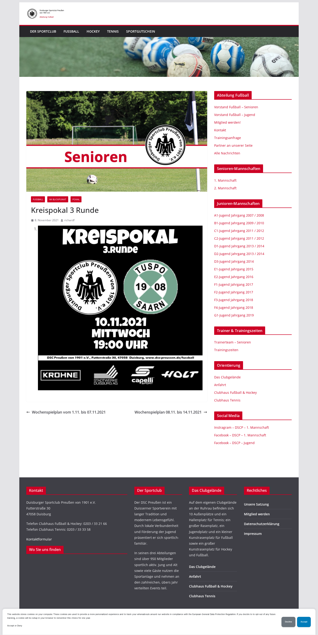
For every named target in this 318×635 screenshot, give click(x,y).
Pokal (76, 199)
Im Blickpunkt (57, 199)
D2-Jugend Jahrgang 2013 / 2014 (239, 253)
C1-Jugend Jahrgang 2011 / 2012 (239, 230)
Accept (304, 622)
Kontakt (220, 130)
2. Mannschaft (225, 188)
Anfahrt (220, 385)
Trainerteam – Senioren (232, 342)
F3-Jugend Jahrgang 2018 (233, 300)
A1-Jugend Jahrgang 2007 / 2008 (239, 215)
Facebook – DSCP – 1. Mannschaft (240, 435)
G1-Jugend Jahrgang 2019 (234, 315)
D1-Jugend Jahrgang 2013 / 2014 (239, 246)
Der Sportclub (43, 31)
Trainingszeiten (226, 350)
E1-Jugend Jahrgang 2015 (233, 269)
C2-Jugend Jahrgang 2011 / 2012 (239, 238)
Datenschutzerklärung (261, 524)
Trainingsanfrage (227, 138)
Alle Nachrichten (227, 153)
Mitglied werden (257, 514)
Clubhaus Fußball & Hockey (235, 392)
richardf (69, 220)
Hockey (93, 31)
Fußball (71, 31)
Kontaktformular (39, 539)
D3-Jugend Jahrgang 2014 (234, 261)
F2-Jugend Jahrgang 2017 (233, 292)
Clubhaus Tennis (227, 400)
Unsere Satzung (256, 504)
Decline (288, 622)
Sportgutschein (140, 31)
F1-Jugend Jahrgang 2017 (233, 284)
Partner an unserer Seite (233, 145)
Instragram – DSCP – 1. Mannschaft (241, 427)
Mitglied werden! (227, 122)
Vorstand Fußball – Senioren (236, 107)
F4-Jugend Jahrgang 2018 (233, 307)
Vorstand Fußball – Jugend (234, 114)
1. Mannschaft (225, 180)
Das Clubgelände (227, 377)
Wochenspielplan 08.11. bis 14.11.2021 (168, 412)
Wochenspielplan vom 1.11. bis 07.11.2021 (69, 412)
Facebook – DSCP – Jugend (234, 443)
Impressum (253, 533)
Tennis (113, 31)
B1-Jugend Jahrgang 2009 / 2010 (239, 223)
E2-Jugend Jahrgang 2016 (233, 277)
